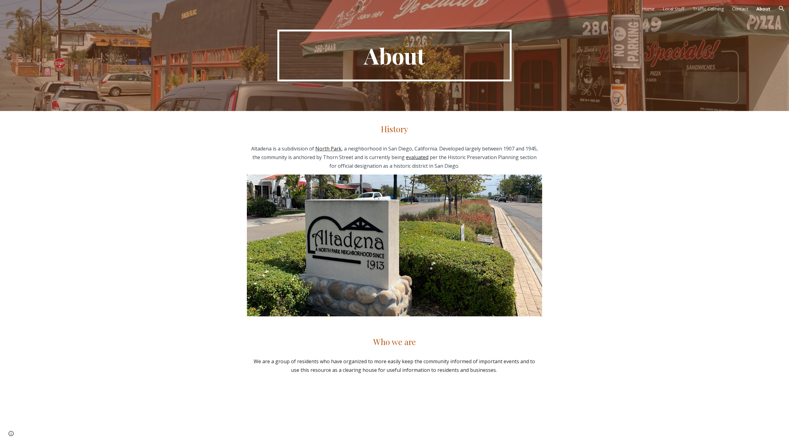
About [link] (763, 9)
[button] (781, 8)
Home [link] (648, 9)
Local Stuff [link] (674, 9)
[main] (394, 55)
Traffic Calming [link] (708, 9)
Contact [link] (740, 9)
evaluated (417, 157)
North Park (328, 148)
